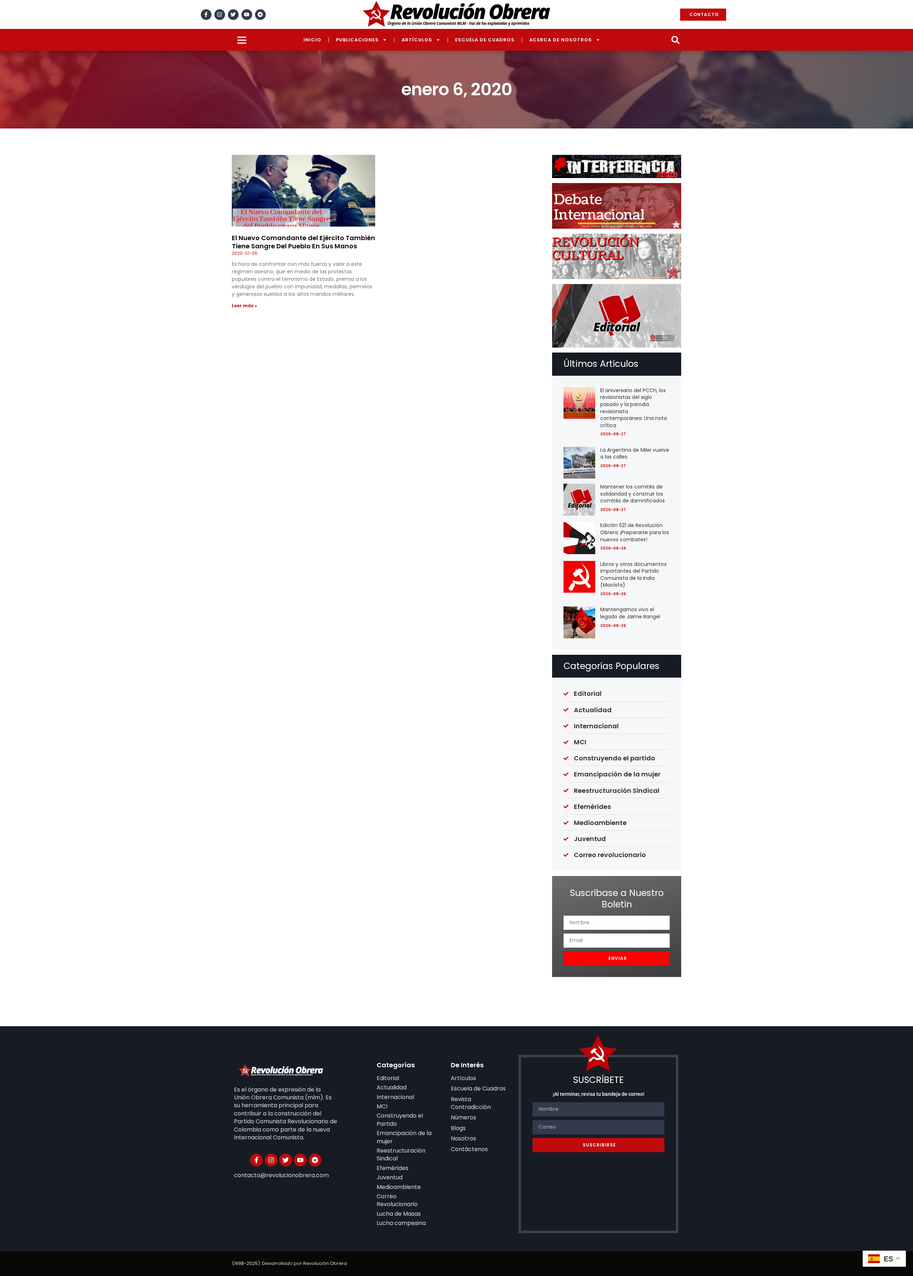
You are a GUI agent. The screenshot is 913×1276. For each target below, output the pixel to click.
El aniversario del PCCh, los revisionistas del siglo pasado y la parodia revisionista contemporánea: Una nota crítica (633, 408)
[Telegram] (260, 14)
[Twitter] (233, 14)
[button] (675, 40)
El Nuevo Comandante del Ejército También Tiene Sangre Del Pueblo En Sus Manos (303, 241)
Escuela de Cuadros (485, 39)
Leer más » (244, 306)
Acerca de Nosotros (560, 39)
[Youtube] (246, 14)
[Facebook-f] (206, 14)
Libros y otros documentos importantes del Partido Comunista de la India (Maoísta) (633, 575)
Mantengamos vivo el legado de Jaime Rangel (630, 613)
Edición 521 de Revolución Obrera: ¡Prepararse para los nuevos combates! (634, 532)
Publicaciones (357, 39)
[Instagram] (219, 14)
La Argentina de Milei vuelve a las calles (634, 453)
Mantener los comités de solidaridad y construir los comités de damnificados (632, 493)
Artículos (417, 39)
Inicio (312, 39)
